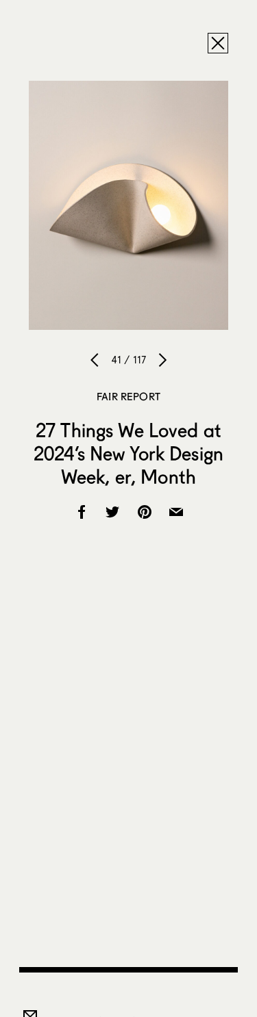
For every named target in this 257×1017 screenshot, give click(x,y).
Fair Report (128, 396)
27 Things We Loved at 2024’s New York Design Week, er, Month (128, 453)
